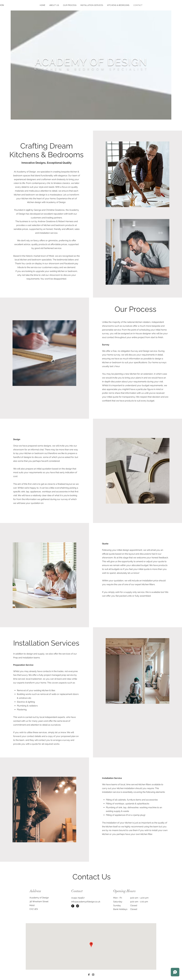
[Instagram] (77, 905)
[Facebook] (72, 905)
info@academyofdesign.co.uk (85, 901)
